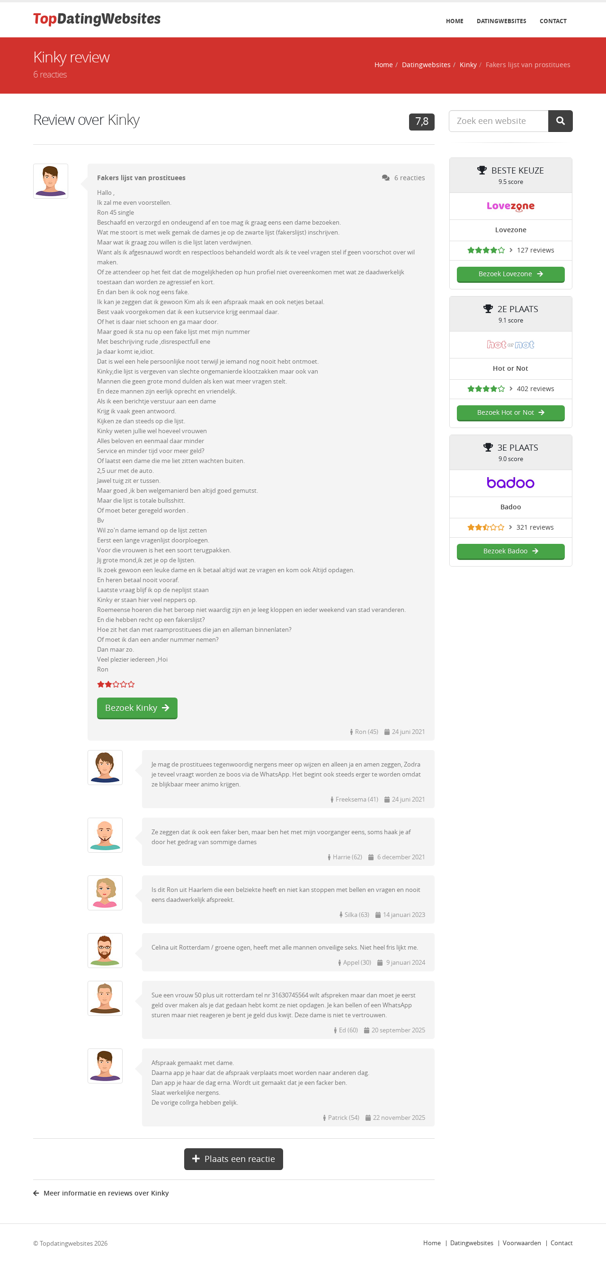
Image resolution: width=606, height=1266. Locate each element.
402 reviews (535, 389)
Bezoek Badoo (505, 551)
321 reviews (535, 528)
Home (454, 21)
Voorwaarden (522, 1243)
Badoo (510, 507)
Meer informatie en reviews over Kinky (106, 1193)
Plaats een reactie (240, 1159)
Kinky (468, 65)
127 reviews (535, 250)
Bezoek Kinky (131, 708)
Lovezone (510, 230)
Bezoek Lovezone (505, 274)
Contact (553, 21)
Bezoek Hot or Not (505, 413)
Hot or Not (510, 369)
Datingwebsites (501, 21)
